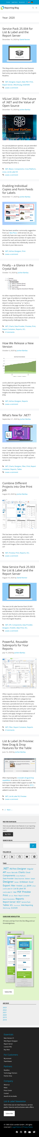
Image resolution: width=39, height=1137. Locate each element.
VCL (24, 329)
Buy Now (7, 1050)
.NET (6, 82)
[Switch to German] (32, 2)
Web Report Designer (11, 1041)
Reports (19, 329)
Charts (11, 326)
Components (19, 169)
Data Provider (20, 326)
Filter (24, 466)
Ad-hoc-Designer (15, 251)
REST (19, 902)
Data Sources (19, 879)
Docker (16, 882)
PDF (27, 82)
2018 (5, 1020)
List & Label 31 (7, 892)
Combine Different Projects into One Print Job (17, 486)
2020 (5, 1015)
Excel (31, 882)
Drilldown (24, 882)
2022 (5, 1010)
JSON (29, 885)
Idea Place (13, 233)
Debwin (27, 879)
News (5, 1087)
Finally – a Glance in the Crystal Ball (18, 267)
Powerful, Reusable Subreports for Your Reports (15, 645)
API (10, 625)
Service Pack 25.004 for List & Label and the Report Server (17, 32)
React (16, 896)
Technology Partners (10, 1073)
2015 (32, 785)
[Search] (33, 845)
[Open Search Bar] (33, 7)
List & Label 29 (7, 889)
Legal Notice (15, 2)
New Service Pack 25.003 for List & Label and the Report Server (18, 570)
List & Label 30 (12, 172)
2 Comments (9, 332)
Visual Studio (17, 905)
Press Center (8, 1090)
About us (7, 1085)
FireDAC (13, 628)
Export (18, 82)
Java (24, 886)
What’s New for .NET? (16, 415)
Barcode (15, 872)
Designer (12, 82)
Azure (9, 872)
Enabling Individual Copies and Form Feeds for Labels (17, 189)
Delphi (33, 879)
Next (9, 810)
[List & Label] (10, 7)
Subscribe (8, 992)
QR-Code (11, 895)
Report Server (7, 85)
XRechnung (17, 85)
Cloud (28, 872)
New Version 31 (9, 1038)
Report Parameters (9, 899)
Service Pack (25, 902)
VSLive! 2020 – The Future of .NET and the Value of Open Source (19, 102)
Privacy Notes (28, 1127)
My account (22, 2)
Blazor (11, 169)
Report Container (8, 329)
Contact (8, 2)
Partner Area (8, 1076)
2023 (5, 1007)
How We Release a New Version (18, 345)
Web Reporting (27, 905)
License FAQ (8, 1047)
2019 (5, 1017)
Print (31, 82)
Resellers (7, 1070)
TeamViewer (8, 1061)
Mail (23, 82)
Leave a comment (11, 88)
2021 (5, 1012)
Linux (4, 172)
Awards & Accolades (10, 1096)
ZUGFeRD (26, 85)
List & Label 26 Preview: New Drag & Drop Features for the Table (18, 744)
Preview (28, 326)
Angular (30, 869)
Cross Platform (30, 169)
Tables (19, 469)
